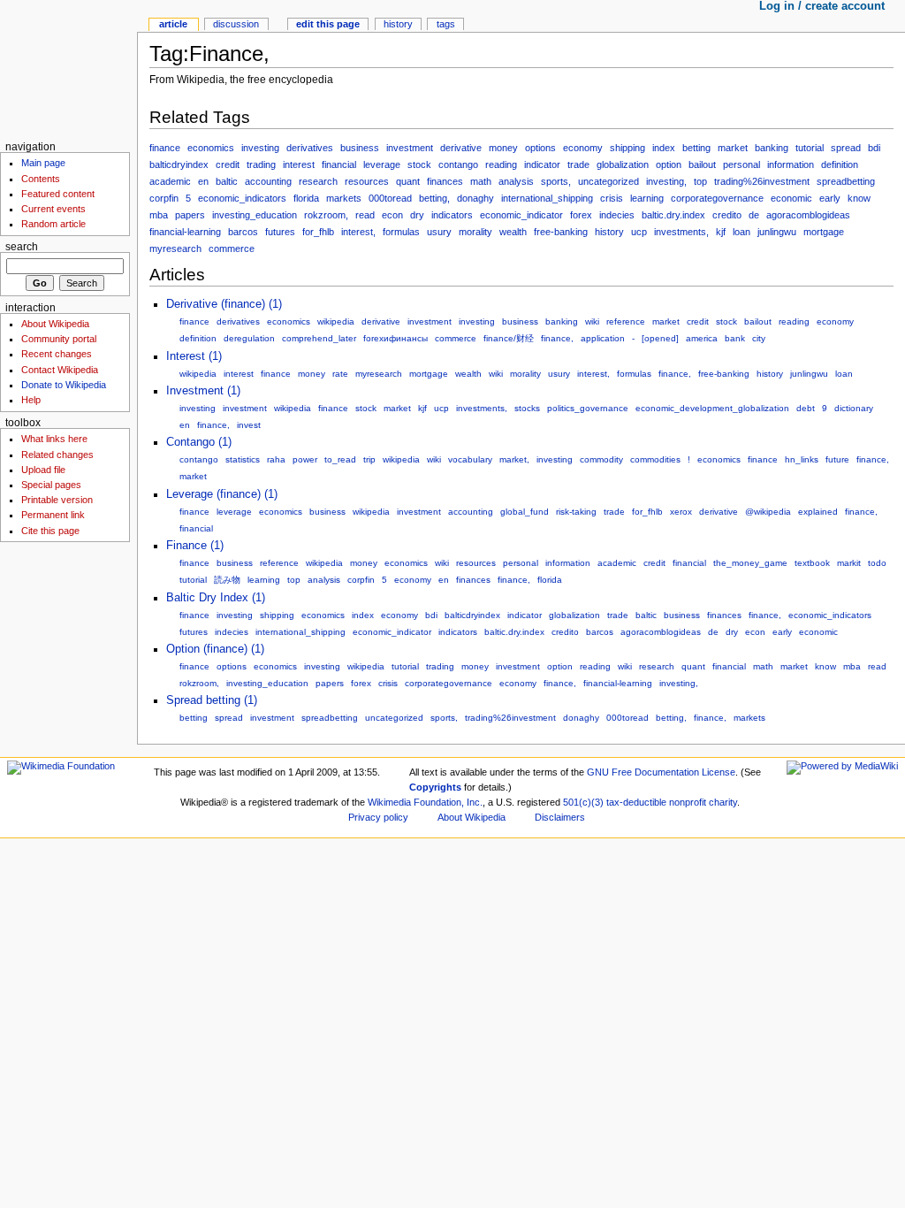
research (318, 181)
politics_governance (587, 408)
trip (369, 459)
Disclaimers (560, 817)
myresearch (175, 248)
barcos (243, 231)
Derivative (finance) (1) (224, 304)
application (603, 338)
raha (276, 459)
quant (408, 181)
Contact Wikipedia (59, 369)
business (359, 147)
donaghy (475, 198)
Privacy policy (378, 817)
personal (741, 164)
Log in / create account (822, 6)
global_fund (524, 511)
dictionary (853, 408)
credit (228, 164)
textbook (812, 563)
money (503, 147)
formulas (401, 231)
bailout (702, 164)
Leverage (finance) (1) (222, 494)
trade (578, 164)
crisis (611, 198)
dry (417, 215)
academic (170, 181)
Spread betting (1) (211, 700)
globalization (623, 164)
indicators (452, 215)
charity (723, 802)
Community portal (58, 338)
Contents (40, 178)
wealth (513, 231)
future (837, 459)
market (733, 147)
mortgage (823, 231)
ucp (639, 231)
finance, (557, 338)
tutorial (809, 147)
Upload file (43, 469)
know (859, 198)
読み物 (227, 580)
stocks (527, 408)
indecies (617, 215)
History (398, 24)
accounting (268, 181)
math (480, 181)
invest (249, 425)
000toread (390, 198)
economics (210, 147)
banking (771, 147)
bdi (874, 147)
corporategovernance (717, 198)
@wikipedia (768, 511)
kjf (721, 231)
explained (818, 511)
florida (306, 198)
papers (190, 215)
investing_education (254, 215)
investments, (681, 231)
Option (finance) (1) (215, 649)
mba (158, 215)
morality (475, 231)
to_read (340, 459)
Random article (53, 223)
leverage (381, 164)
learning (647, 198)
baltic (227, 181)
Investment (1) (203, 391)
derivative (461, 147)
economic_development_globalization (712, 408)
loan (741, 231)
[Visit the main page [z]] (68, 68)
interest (299, 164)
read (365, 215)
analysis (516, 181)
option (668, 164)
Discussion (236, 24)
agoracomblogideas (808, 215)
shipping (627, 147)
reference (625, 321)
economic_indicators (242, 198)
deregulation (249, 338)
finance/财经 (508, 338)
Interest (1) (194, 356)
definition (839, 164)
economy (583, 147)
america (702, 338)
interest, (358, 231)
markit (849, 563)
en (203, 181)
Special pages (51, 484)
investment (409, 147)
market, (514, 459)
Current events (53, 208)
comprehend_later (319, 338)
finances (445, 181)
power (305, 459)
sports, (556, 181)
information (790, 164)
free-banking (561, 231)
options (540, 147)
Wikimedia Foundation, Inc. (425, 802)
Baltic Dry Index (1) (215, 598)
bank (735, 338)
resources (367, 181)
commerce (232, 248)
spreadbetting (846, 181)
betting (696, 147)
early (829, 198)
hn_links (801, 459)
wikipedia (335, 321)
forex (581, 215)
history (609, 231)
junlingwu (776, 231)
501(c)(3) (583, 802)
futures (280, 231)
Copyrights (435, 787)
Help (31, 399)
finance (164, 147)
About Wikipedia (55, 323)
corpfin (164, 198)
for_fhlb (318, 231)
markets (343, 198)
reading (501, 164)
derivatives (309, 147)
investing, (666, 181)
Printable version (57, 499)
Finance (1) (195, 545)
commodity (601, 459)
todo (877, 563)
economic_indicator (521, 215)
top (700, 181)
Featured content (58, 193)
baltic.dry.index (673, 215)
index (663, 147)
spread (846, 147)
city (758, 338)
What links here (54, 438)
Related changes (57, 454)
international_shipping (547, 198)
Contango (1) (199, 442)
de (754, 215)
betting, (434, 198)
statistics (242, 459)
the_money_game (750, 563)
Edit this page (328, 24)
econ (392, 215)
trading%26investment (762, 181)
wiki (592, 321)
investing (260, 147)
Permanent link (53, 514)
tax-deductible (636, 802)
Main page (43, 162)
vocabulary (470, 459)
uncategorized (608, 181)
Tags (446, 24)
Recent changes (56, 353)
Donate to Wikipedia (63, 384)
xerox (681, 511)
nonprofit (687, 802)
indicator (542, 164)
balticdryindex (179, 164)
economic (791, 198)
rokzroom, (326, 215)
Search (21, 246)
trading (261, 164)
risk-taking (576, 511)
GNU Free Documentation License (661, 772)
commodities (655, 459)
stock (419, 164)
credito (726, 215)
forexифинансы (395, 338)
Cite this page (50, 530)
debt (805, 408)
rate (340, 373)
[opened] (660, 338)
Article (173, 24)
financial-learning (185, 231)
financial (339, 164)
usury (439, 231)
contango (458, 164)
